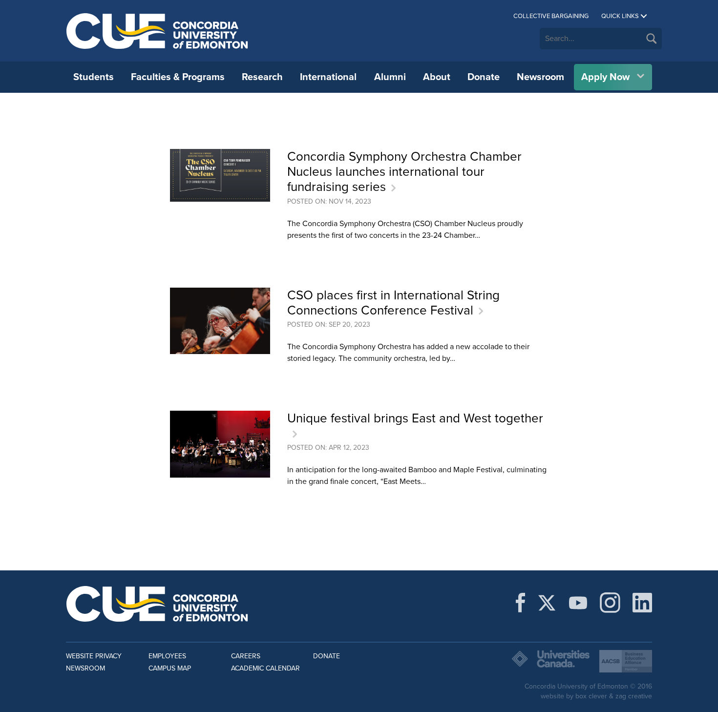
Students (93, 77)
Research (262, 77)
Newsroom (540, 77)
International (328, 77)
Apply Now (605, 77)
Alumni (390, 77)
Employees (167, 656)
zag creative (633, 696)
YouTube (578, 602)
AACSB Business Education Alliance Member (625, 661)
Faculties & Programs (178, 77)
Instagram (610, 602)
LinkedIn (642, 602)
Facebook (520, 602)
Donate (483, 77)
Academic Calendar (265, 668)
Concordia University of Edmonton (157, 30)
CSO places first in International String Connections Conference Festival (393, 303)
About (436, 77)
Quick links (620, 16)
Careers (245, 656)
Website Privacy (94, 656)
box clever (591, 696)
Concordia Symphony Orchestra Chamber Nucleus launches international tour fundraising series (404, 171)
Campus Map (169, 668)
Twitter (546, 602)
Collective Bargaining (551, 16)
